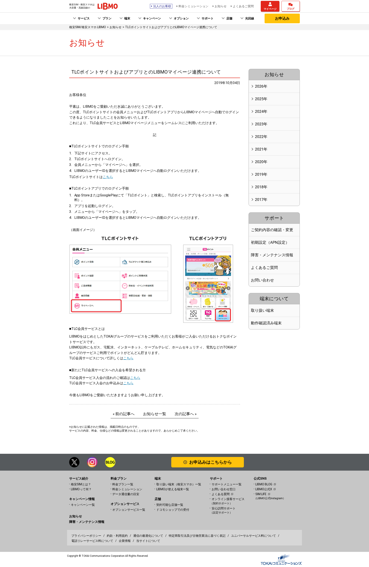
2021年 (261, 149)
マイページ (270, 8)
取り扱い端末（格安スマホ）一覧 (178, 484)
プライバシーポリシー (86, 535)
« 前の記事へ (124, 414)
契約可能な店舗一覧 (169, 504)
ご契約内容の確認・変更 (272, 230)
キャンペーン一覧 (83, 504)
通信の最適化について (148, 535)
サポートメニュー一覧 (227, 484)
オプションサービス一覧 (128, 509)
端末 (127, 18)
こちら (108, 177)
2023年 (261, 124)
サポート (208, 18)
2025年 (261, 99)
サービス (84, 18)
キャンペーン (152, 18)
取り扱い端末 (262, 310)
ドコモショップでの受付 (172, 509)
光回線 (249, 18)
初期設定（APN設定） (270, 242)
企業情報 (125, 540)
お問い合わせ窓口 (224, 489)
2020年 (261, 162)
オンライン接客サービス (228, 501)
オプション (181, 18)
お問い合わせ (262, 280)
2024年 (261, 111)
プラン (106, 18)
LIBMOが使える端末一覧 (172, 489)
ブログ (290, 8)
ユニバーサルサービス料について (253, 535)
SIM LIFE (260, 494)
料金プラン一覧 (122, 484)
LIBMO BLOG (263, 484)
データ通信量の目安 (125, 494)
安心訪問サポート (224, 510)
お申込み (282, 18)
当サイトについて (148, 540)
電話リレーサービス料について (92, 540)
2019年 (261, 174)
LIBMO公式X (263, 489)
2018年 (261, 187)
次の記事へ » (185, 414)
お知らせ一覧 (154, 414)
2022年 (261, 136)
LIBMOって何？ (81, 489)
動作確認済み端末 (266, 323)
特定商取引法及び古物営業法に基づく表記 (197, 535)
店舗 (229, 18)
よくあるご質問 (243, 6)
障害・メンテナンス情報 (272, 255)
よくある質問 (221, 494)
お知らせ (221, 6)
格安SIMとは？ (81, 484)
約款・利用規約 (117, 535)
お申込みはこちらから (210, 462)
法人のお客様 (162, 6)
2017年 (261, 199)
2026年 (261, 86)
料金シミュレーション (193, 6)
